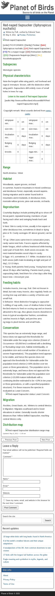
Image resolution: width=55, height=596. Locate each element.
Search (48, 520)
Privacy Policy (9, 580)
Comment (7, 457)
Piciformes (31, 35)
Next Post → (47, 440)
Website (6, 493)
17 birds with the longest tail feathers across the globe (25, 555)
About (5, 575)
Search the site (9, 516)
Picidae (22, 35)
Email (6, 486)
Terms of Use (8, 584)
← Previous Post (10, 440)
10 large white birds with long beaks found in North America (27, 537)
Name (6, 479)
